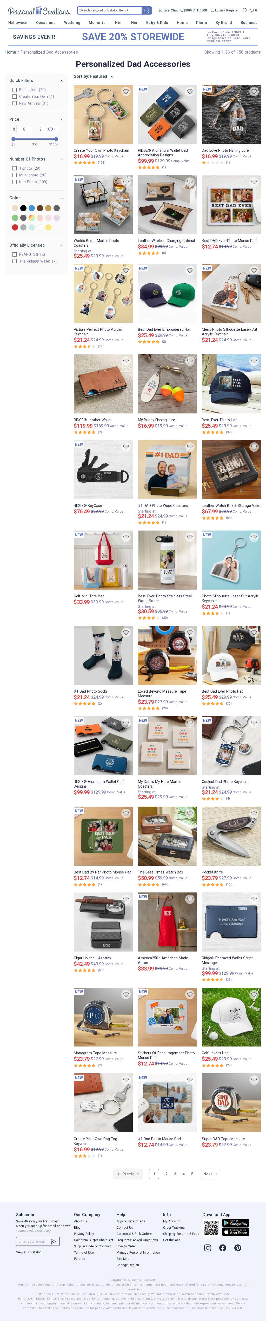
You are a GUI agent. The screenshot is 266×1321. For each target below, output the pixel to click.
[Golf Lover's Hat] (231, 1017)
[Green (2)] (15, 218)
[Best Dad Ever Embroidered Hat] (167, 293)
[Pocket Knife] (231, 836)
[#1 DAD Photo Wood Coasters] (167, 469)
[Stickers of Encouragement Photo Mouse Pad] (167, 1017)
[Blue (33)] (32, 208)
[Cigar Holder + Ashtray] (103, 922)
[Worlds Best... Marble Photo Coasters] (103, 204)
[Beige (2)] (15, 208)
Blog (77, 1227)
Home (182, 23)
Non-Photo (32, 182)
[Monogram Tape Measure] (103, 1017)
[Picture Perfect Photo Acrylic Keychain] (103, 293)
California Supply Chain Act (93, 1240)
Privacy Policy (84, 1234)
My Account (172, 1221)
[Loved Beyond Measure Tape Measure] (167, 655)
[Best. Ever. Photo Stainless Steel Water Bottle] (167, 560)
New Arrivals (33, 103)
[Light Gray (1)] (23, 218)
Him (119, 23)
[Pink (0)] (48, 218)
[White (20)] (40, 227)
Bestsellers (31, 90)
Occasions (46, 23)
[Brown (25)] (40, 208)
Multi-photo (32, 175)
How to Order (126, 1246)
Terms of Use (84, 1252)
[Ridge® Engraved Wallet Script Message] (231, 922)
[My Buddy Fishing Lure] (167, 383)
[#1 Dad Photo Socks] (103, 655)
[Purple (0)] (57, 218)
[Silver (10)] (23, 227)
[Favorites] (245, 10)
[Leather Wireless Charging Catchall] (167, 204)
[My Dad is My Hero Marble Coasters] (167, 745)
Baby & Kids (157, 23)
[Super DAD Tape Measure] (231, 1102)
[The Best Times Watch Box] (167, 836)
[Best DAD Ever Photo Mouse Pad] (231, 204)
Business (249, 23)
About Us (80, 1221)
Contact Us (125, 1227)
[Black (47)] (23, 208)
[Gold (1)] (48, 208)
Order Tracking (174, 1227)
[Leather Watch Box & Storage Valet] (231, 469)
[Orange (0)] (40, 218)
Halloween (18, 23)
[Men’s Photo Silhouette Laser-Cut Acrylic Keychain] (231, 293)
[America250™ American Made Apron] (167, 922)
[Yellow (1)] (48, 227)
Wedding (72, 23)
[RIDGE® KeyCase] (103, 469)
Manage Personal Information (138, 1252)
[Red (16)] (15, 227)
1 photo (29, 168)
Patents (79, 1259)
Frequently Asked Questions (137, 1240)
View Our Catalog (29, 1252)
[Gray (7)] (57, 208)
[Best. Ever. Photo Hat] (231, 383)
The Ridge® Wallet (37, 261)
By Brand (224, 23)
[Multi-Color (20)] (32, 218)
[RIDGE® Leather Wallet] (103, 383)
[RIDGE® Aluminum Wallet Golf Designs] (103, 745)
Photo (201, 23)
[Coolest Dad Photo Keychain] (231, 745)
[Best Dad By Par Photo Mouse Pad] (103, 836)
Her (134, 23)
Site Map (123, 1259)
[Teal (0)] (32, 227)
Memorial (98, 23)
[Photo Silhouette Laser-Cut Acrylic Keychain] (231, 560)
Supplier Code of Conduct (92, 1246)
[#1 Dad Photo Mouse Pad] (167, 1102)
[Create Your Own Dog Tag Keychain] (103, 1102)
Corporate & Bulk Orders (134, 1234)
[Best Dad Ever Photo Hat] (231, 655)
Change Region (128, 1265)
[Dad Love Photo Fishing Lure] (231, 114)
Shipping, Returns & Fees (181, 1234)
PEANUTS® (31, 254)
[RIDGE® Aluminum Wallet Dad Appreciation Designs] (167, 114)
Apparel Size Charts (131, 1221)
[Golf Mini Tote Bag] (103, 560)
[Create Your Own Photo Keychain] (103, 114)
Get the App (171, 1240)
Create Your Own (36, 96)
